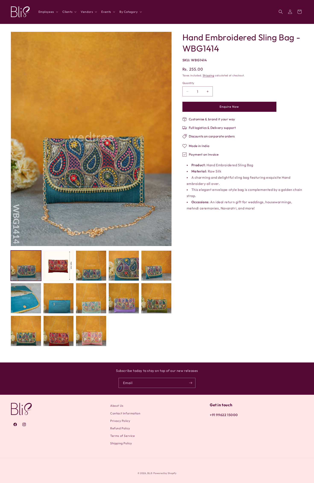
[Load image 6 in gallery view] (26, 298)
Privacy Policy (120, 421)
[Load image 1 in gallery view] (26, 265)
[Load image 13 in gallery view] (91, 331)
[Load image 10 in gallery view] (156, 298)
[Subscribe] (190, 383)
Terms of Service (122, 436)
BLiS (150, 473)
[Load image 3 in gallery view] (91, 265)
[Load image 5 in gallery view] (156, 265)
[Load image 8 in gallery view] (91, 298)
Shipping (208, 75)
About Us (116, 406)
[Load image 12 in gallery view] (58, 331)
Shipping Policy (121, 443)
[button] (48, 11)
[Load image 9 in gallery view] (124, 298)
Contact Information (125, 413)
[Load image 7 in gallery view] (58, 298)
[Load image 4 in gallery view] (124, 265)
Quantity (188, 83)
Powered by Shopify (165, 473)
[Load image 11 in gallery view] (26, 331)
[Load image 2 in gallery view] (58, 265)
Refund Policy (120, 428)
